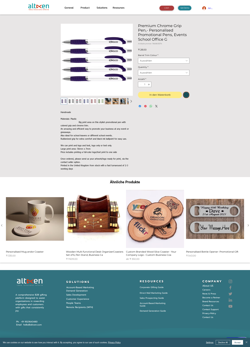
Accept (237, 342)
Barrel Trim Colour (148, 55)
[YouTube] (230, 306)
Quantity (143, 67)
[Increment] (149, 84)
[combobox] (163, 60)
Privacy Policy (114, 342)
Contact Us (207, 317)
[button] (86, 7)
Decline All (223, 342)
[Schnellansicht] (35, 219)
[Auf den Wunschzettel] (186, 95)
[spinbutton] (144, 84)
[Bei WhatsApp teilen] (151, 106)
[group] (125, 225)
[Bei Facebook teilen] (140, 106)
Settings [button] (209, 342)
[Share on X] (156, 106)
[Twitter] (230, 293)
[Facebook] (230, 287)
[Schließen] (246, 342)
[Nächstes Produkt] (248, 225)
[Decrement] (140, 84)
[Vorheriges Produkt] (1, 225)
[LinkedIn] (230, 300)
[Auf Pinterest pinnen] (145, 106)
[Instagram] (230, 281)
